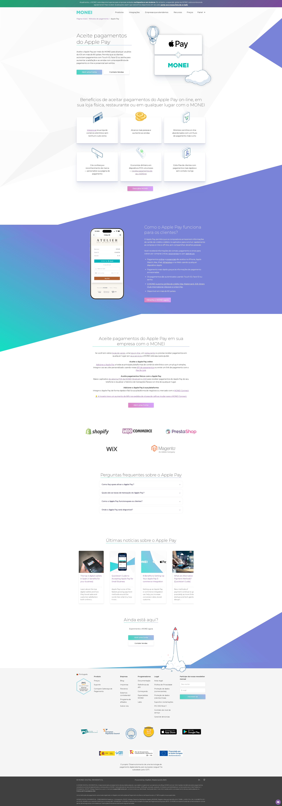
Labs (140, 702)
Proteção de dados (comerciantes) (161, 690)
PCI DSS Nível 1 (160, 706)
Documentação (144, 681)
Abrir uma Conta (89, 72)
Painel (200, 12)
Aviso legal (158, 681)
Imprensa (124, 685)
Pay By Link (141, 370)
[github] (204, 780)
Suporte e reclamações (163, 702)
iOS (144, 379)
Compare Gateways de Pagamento (103, 690)
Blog (122, 681)
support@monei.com (120, 789)
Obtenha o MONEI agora (158, 300)
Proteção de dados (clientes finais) (161, 696)
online (161, 259)
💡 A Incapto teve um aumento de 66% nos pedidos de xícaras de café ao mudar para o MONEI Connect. (141, 396)
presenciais (171, 259)
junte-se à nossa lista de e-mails (174, 5)
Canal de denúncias (162, 717)
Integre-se (91, 130)
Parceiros (124, 689)
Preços (190, 12)
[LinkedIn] (199, 780)
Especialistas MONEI (143, 696)
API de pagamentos (145, 367)
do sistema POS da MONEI (120, 379)
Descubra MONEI (140, 189)
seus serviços (136, 356)
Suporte (97, 685)
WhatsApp (167, 262)
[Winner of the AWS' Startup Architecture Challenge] (84, 685)
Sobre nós (124, 706)
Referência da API (143, 686)
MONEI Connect (181, 391)
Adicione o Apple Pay (105, 365)
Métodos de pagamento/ (99, 19)
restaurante (150, 353)
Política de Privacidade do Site (86, 791)
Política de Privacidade (163, 685)
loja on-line (135, 353)
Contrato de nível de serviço (162, 711)
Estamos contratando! (125, 694)
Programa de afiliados (125, 700)
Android (136, 379)
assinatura (190, 254)
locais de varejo (118, 353)
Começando (143, 691)
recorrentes (173, 254)
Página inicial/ (82, 19)
